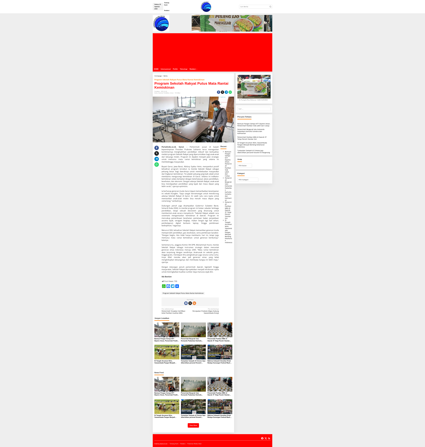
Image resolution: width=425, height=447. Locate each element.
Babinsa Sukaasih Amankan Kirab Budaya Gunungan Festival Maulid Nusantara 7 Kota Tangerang (219, 362)
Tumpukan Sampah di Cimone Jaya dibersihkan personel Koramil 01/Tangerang (193, 362)
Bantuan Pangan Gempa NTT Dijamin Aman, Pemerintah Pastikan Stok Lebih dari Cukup (228, 164)
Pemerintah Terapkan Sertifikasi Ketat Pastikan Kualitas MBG (173, 311)
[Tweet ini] (222, 92)
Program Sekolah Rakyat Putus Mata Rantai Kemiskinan (179, 79)
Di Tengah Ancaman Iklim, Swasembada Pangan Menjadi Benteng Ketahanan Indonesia (228, 231)
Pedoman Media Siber (194, 444)
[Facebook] (186, 303)
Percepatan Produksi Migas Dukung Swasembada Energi (205, 311)
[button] (270, 7)
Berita (155, 93)
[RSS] (194, 303)
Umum (172, 93)
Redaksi (182, 444)
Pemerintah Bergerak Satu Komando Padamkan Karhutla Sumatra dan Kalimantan (228, 189)
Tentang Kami (174, 444)
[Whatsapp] (230, 92)
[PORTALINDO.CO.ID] (206, 6)
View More (193, 425)
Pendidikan (166, 93)
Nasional (160, 93)
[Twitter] (190, 303)
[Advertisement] (212, 49)
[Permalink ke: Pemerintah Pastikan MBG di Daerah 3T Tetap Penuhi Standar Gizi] (220, 330)
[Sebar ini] (218, 92)
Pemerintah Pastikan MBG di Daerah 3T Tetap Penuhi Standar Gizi (228, 210)
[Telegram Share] (226, 92)
